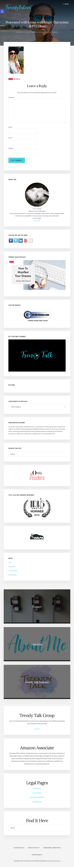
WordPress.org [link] (12, 575)
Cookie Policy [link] (37, 788)
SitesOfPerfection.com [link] (54, 861)
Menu (67, 4)
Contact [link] (37, 606)
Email (10, 138)
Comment (11, 97)
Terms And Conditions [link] (37, 797)
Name (10, 127)
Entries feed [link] (11, 566)
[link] (21, 7)
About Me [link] (37, 644)
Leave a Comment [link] (51, 32)
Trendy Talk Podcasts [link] (37, 682)
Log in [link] (10, 562)
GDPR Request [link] (37, 802)
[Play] (37, 355)
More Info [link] (37, 220)
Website (10, 148)
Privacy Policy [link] (37, 793)
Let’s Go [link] (37, 729)
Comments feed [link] (13, 570)
